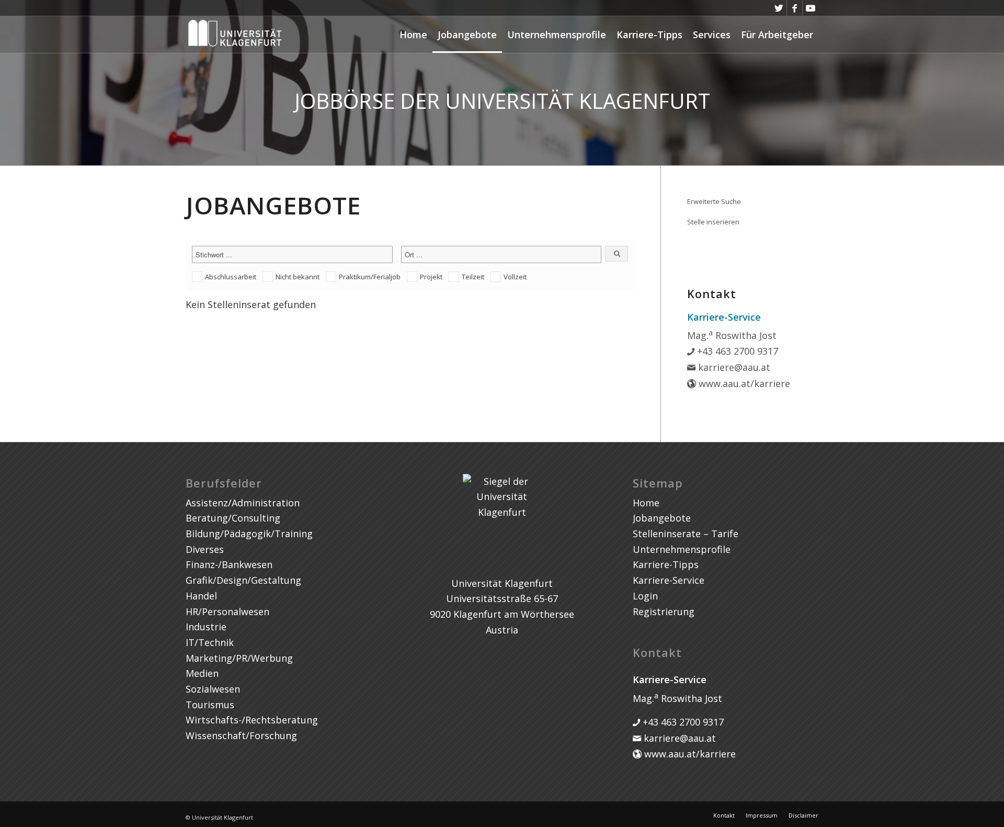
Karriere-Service (668, 580)
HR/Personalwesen (227, 611)
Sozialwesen (213, 689)
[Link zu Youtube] (810, 8)
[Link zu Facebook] (794, 8)
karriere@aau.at (732, 367)
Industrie (206, 626)
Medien (202, 673)
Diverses (205, 549)
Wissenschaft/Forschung (241, 735)
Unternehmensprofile (556, 34)
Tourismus (210, 704)
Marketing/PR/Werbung (239, 658)
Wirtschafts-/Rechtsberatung (252, 719)
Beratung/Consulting (233, 518)
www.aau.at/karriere (743, 383)
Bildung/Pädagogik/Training (249, 533)
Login (645, 596)
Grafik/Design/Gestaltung (243, 580)
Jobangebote (467, 34)
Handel (201, 596)
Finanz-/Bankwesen (229, 564)
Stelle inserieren (713, 221)
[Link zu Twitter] (778, 8)
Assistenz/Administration (243, 502)
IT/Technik (210, 642)
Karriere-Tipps (649, 34)
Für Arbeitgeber (777, 34)
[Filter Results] (616, 254)
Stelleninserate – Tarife (685, 533)
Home (413, 34)
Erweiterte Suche (714, 201)
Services (712, 34)
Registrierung (663, 611)
